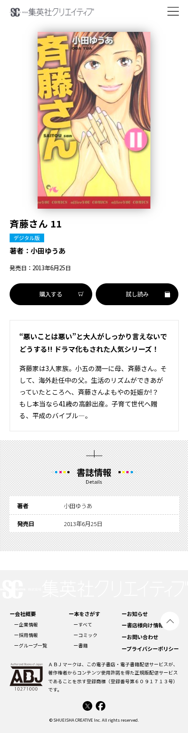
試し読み (137, 293)
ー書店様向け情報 (143, 625)
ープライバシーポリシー (150, 648)
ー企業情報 (26, 624)
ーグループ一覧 (30, 645)
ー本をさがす (84, 613)
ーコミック (85, 635)
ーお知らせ (135, 613)
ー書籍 (80, 645)
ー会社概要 (23, 613)
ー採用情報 (26, 635)
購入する (50, 293)
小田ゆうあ (48, 250)
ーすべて (82, 624)
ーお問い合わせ (140, 636)
